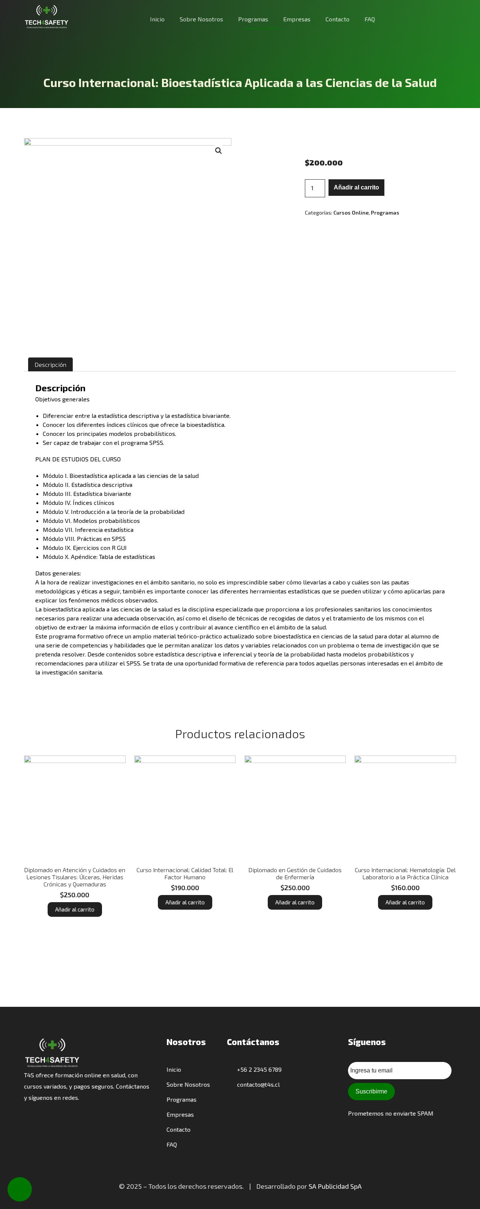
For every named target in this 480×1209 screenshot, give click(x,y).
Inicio (157, 19)
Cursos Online (351, 212)
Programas (253, 19)
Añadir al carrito (356, 187)
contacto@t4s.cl (257, 1084)
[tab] (50, 364)
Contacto (338, 19)
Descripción (50, 364)
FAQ (369, 19)
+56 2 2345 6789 (258, 1069)
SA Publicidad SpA (335, 1186)
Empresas (296, 19)
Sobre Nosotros (201, 19)
